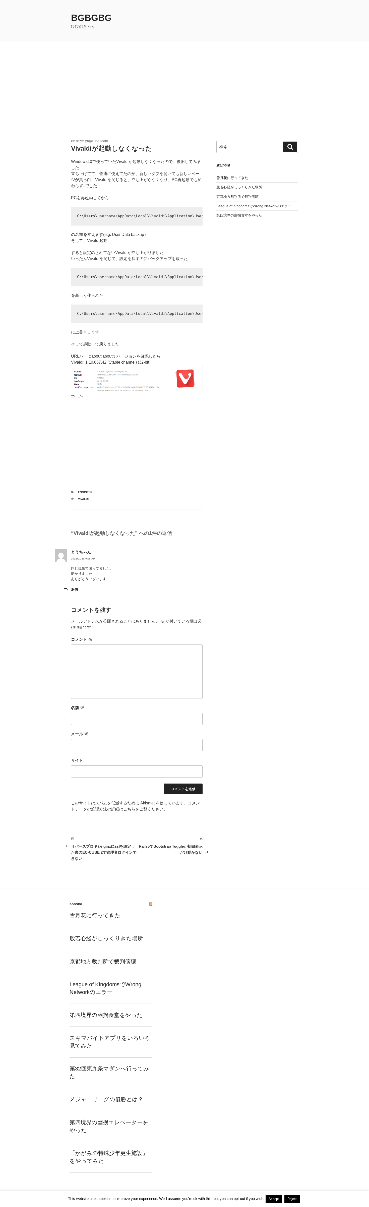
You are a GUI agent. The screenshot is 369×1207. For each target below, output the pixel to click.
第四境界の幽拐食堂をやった (239, 215)
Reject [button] (292, 1199)
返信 (74, 589)
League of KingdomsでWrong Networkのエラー (253, 206)
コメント (81, 639)
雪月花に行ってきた (232, 178)
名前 (77, 708)
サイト (77, 760)
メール (79, 734)
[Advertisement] (184, 79)
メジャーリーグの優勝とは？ (106, 1099)
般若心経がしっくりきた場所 (239, 187)
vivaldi (83, 498)
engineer (85, 492)
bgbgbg (91, 18)
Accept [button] (274, 1199)
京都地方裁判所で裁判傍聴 (237, 197)
